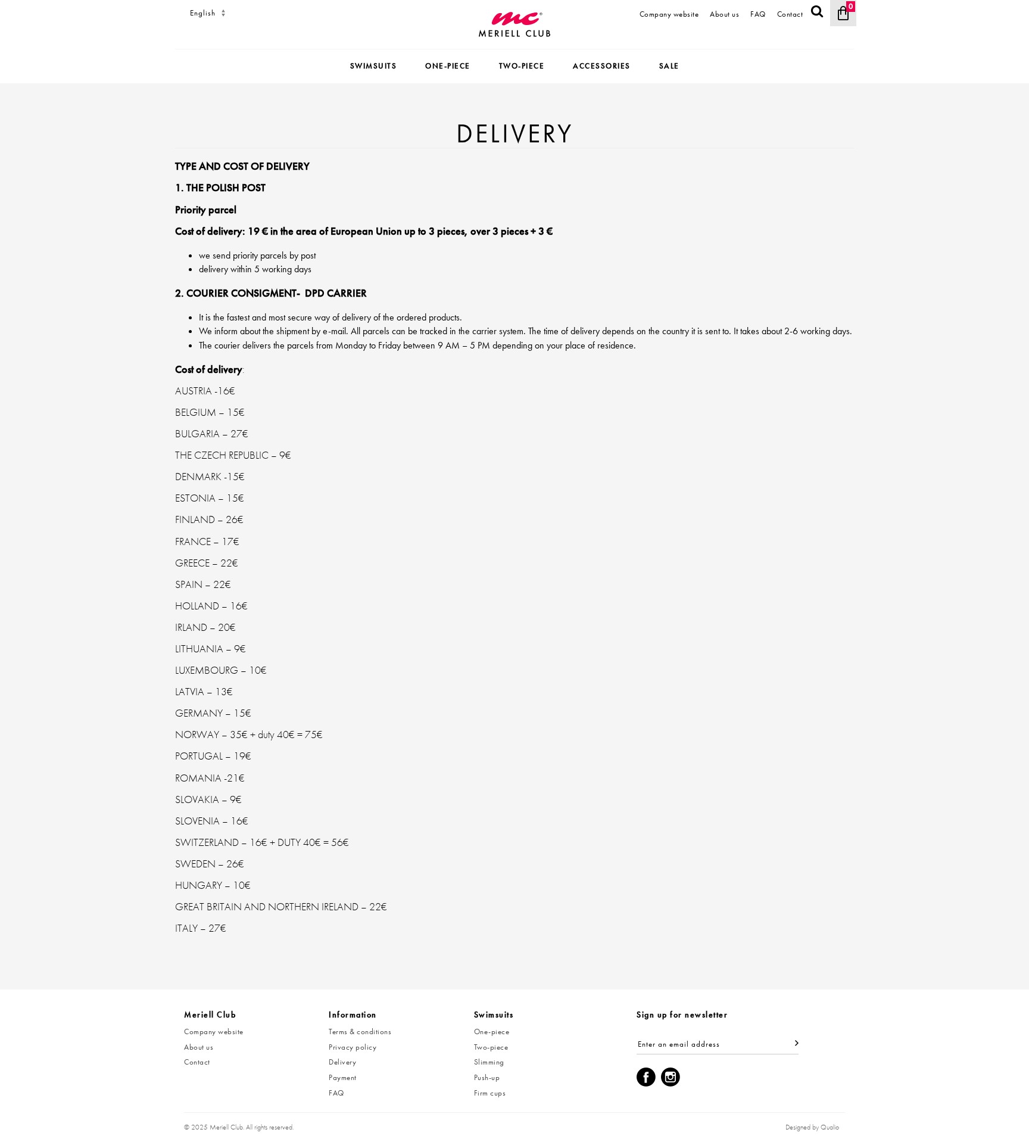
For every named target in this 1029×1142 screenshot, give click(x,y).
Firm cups (490, 1093)
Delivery (342, 1062)
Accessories (602, 66)
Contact (790, 14)
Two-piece (522, 66)
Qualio (830, 1127)
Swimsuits (373, 66)
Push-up (487, 1077)
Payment (343, 1077)
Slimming (489, 1062)
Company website (669, 14)
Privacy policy (352, 1047)
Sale (669, 66)
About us (724, 14)
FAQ (758, 14)
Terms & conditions (360, 1031)
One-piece (447, 66)
